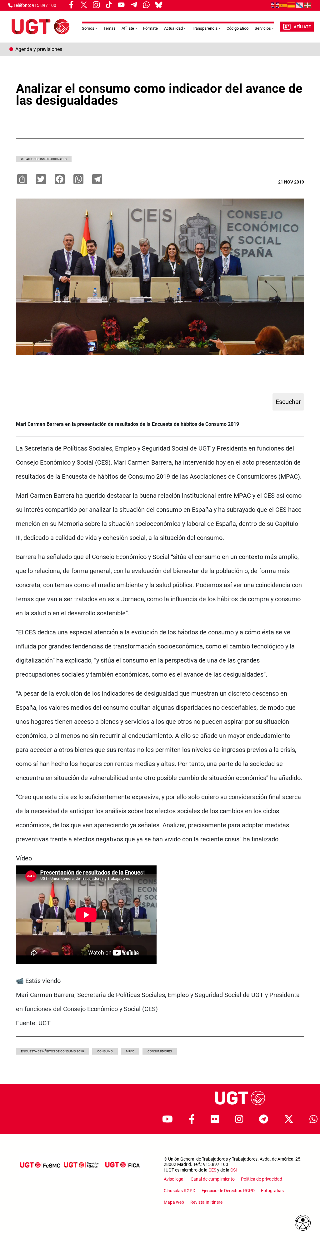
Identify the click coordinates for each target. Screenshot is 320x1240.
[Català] (292, 5)
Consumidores (160, 1051)
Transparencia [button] (205, 28)
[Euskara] (308, 5)
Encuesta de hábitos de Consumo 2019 (52, 1051)
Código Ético (237, 28)
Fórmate (150, 28)
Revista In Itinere (206, 1202)
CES (212, 1169)
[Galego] (300, 5)
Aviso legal (174, 1179)
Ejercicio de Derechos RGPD (228, 1190)
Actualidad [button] (173, 28)
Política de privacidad (261, 1179)
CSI (233, 1169)
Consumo (105, 1051)
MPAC (130, 1051)
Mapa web (174, 1202)
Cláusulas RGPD (179, 1190)
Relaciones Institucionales (44, 159)
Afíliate (302, 26)
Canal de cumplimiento (213, 1179)
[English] (275, 5)
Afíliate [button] (128, 28)
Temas (109, 28)
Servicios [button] (263, 28)
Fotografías (272, 1190)
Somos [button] (88, 28)
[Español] (283, 5)
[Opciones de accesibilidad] (303, 1223)
